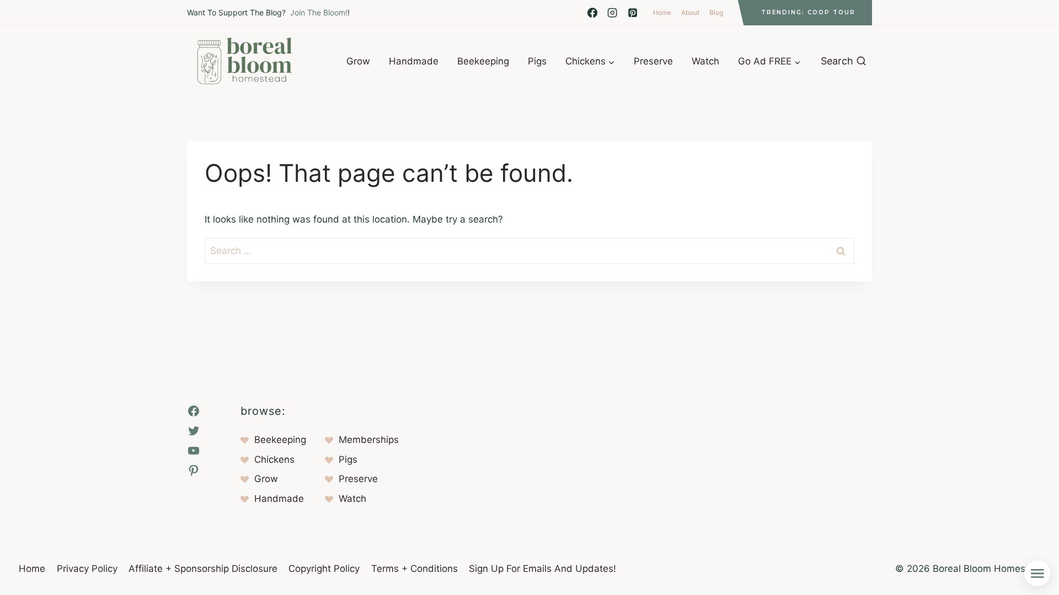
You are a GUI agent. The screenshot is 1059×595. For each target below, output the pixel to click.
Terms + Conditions (414, 568)
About (690, 12)
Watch (705, 61)
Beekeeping (483, 61)
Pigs (537, 61)
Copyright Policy (324, 568)
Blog (716, 12)
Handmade (413, 61)
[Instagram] (612, 13)
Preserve (653, 61)
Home (662, 12)
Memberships (369, 439)
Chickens (274, 459)
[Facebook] (592, 13)
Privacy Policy (87, 568)
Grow (358, 61)
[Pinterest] (633, 13)
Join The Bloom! (318, 12)
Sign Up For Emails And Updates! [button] (542, 568)
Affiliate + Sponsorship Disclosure (203, 568)
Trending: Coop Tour (808, 12)
